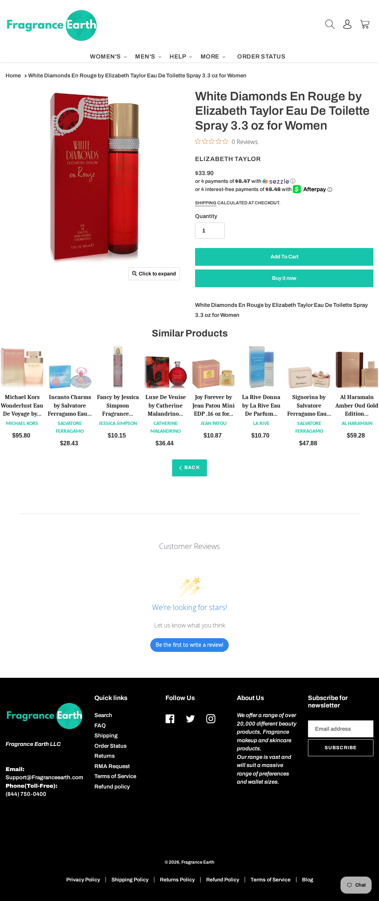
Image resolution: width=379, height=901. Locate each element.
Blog (307, 879)
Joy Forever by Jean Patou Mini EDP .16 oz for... (213, 406)
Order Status (110, 746)
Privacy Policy (83, 879)
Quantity (206, 216)
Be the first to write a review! (189, 644)
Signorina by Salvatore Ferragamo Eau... (309, 406)
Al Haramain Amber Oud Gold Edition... (356, 406)
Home (13, 75)
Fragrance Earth (197, 862)
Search (103, 715)
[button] (245, 181)
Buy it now (284, 278)
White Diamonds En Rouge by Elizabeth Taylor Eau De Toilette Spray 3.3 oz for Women (137, 75)
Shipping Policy (129, 879)
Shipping (206, 202)
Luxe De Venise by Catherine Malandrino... (165, 406)
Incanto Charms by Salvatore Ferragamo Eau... (70, 406)
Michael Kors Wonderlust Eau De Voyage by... (22, 406)
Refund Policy (222, 879)
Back (191, 467)
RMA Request (112, 766)
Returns (104, 756)
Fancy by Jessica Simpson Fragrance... (118, 406)
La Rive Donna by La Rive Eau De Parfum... (261, 406)
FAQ (100, 725)
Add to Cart (22, 435)
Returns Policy (177, 879)
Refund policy (112, 787)
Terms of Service (115, 776)
